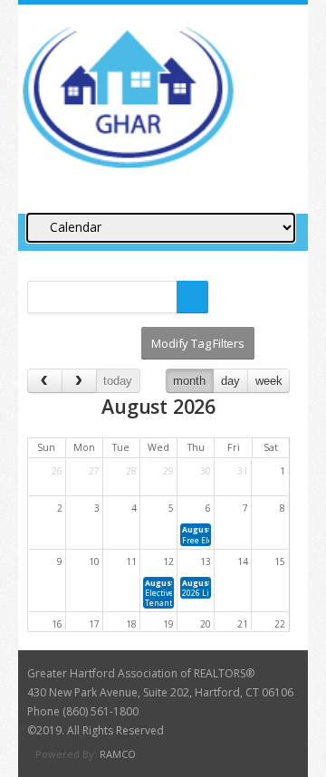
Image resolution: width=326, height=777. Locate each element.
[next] (79, 381)
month (189, 381)
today (117, 381)
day (230, 381)
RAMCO (118, 754)
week (269, 381)
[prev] (44, 381)
